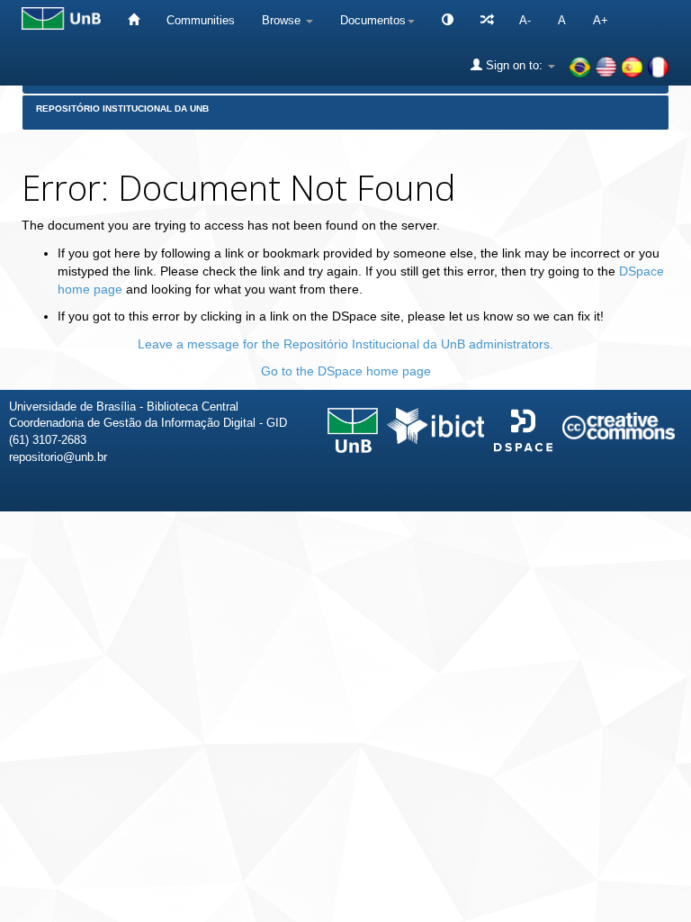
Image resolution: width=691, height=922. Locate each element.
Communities (200, 20)
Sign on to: (514, 65)
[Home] (133, 20)
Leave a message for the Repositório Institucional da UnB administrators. (345, 344)
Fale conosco (585, 538)
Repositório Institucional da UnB (122, 108)
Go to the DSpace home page (346, 371)
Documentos (373, 20)
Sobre (662, 538)
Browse (283, 20)
